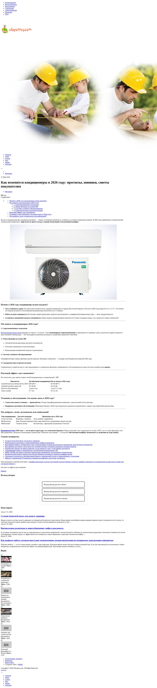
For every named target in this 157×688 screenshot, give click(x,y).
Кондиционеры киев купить (11, 333)
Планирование (10, 3)
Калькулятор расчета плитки (55, 498)
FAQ (7, 14)
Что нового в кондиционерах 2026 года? (24, 203)
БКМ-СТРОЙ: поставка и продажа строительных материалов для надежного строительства (38, 452)
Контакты (8, 661)
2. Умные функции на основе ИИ (26, 207)
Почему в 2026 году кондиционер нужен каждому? (28, 201)
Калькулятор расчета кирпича (56, 491)
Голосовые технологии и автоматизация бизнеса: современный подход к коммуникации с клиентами (42, 456)
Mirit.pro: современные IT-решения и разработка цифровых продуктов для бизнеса (35, 458)
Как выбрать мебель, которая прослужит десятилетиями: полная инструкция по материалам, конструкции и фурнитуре (48, 445)
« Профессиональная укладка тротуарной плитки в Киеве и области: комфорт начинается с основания (65, 462)
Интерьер (8, 12)
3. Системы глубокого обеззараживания (28, 208)
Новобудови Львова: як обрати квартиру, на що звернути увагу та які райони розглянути (37, 448)
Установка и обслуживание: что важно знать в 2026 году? (30, 214)
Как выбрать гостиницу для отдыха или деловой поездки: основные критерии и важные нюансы (40, 446)
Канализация (10, 6)
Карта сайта (9, 662)
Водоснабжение (11, 4)
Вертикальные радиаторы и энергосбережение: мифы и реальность (29, 443)
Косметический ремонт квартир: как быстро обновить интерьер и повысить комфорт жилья (38, 454)
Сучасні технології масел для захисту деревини (22, 441)
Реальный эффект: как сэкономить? (22, 212)
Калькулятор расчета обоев (55, 484)
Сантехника (9, 8)
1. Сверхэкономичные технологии (26, 205)
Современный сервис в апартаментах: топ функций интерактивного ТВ (31, 450)
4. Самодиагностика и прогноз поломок (28, 210)
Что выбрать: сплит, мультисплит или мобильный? (27, 216)
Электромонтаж (11, 10)
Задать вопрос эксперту (13, 659)
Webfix (20, 664)
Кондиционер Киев (8, 430)
